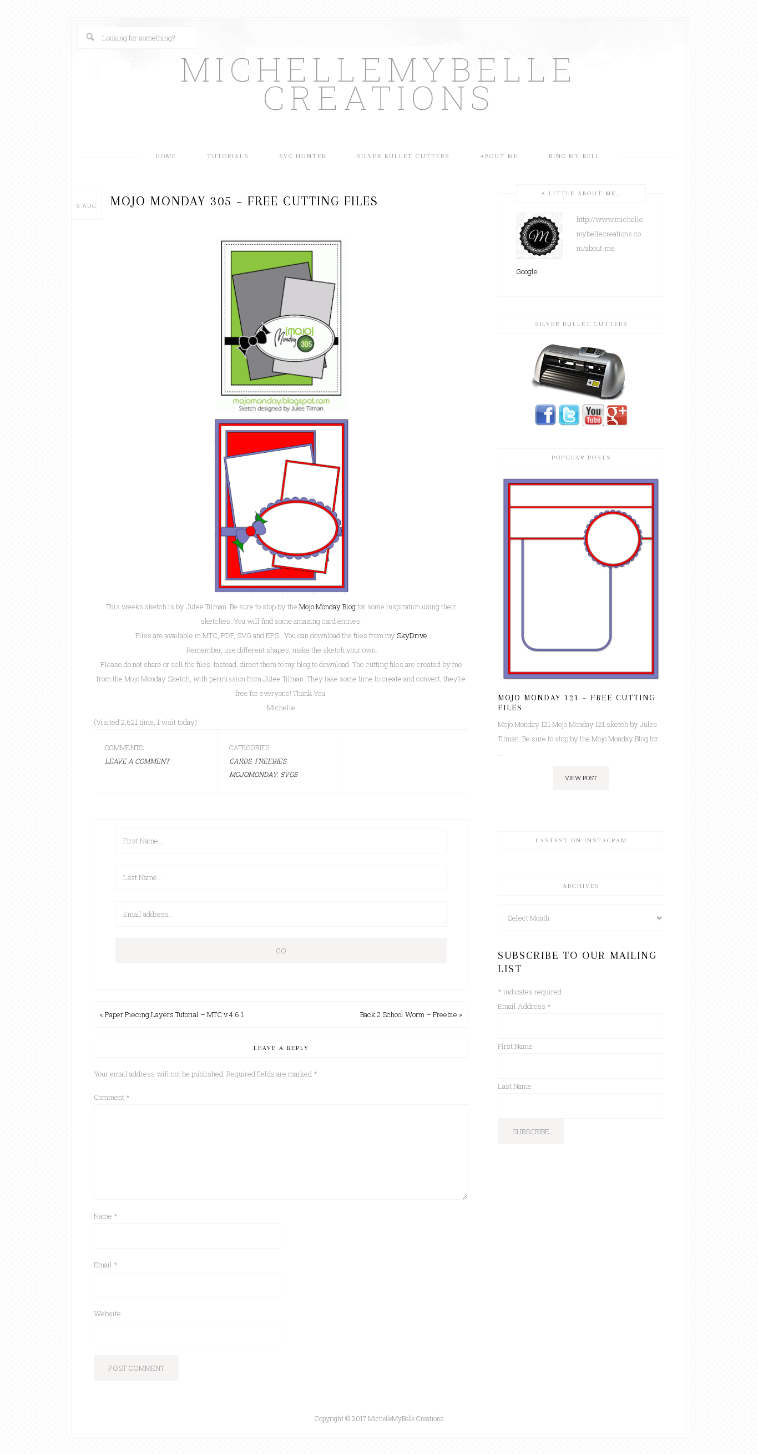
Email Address (524, 1006)
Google (527, 271)
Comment (112, 1097)
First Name (515, 1046)
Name (106, 1216)
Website (107, 1313)
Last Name (515, 1086)
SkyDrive (412, 635)
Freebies (270, 760)
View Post (581, 778)
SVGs (288, 774)
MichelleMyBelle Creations (379, 82)
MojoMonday (253, 774)
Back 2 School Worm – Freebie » (411, 1014)
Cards (240, 760)
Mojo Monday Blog (328, 607)
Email (106, 1265)
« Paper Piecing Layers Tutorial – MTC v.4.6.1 (172, 1014)
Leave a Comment (137, 760)
